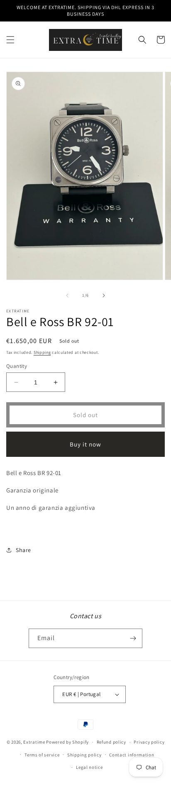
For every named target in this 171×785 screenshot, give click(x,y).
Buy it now (85, 444)
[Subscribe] (133, 638)
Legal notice (89, 767)
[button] (10, 40)
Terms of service (41, 755)
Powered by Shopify (67, 742)
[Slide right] (104, 295)
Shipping (42, 352)
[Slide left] (67, 295)
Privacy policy (149, 742)
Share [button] (23, 550)
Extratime (34, 742)
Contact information (131, 755)
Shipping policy (84, 755)
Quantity (16, 366)
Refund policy (111, 742)
